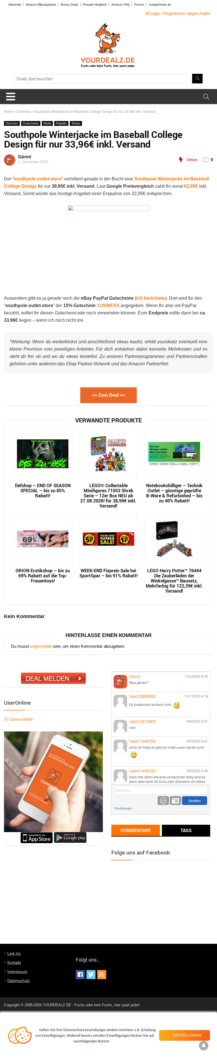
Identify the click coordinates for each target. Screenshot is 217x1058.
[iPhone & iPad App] (36, 834)
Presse (139, 4)
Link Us (14, 953)
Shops (75, 123)
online (18, 719)
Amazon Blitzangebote (41, 4)
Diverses (24, 112)
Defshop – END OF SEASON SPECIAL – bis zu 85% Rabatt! (43, 490)
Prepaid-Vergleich (95, 4)
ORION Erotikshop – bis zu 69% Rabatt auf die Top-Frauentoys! (43, 575)
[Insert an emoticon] (163, 800)
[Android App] (70, 834)
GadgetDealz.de (160, 4)
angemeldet (41, 646)
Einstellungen (123, 808)
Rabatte (61, 123)
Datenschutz (18, 980)
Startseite (14, 4)
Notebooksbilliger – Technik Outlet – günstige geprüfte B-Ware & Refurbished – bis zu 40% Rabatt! (174, 493)
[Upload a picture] (175, 800)
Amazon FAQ (120, 4)
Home (8, 112)
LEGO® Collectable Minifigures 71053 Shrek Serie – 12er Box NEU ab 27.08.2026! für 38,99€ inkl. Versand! (108, 495)
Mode (47, 123)
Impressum (17, 971)
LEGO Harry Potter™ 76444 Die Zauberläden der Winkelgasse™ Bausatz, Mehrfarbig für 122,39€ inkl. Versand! (174, 580)
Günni (24, 156)
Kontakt (14, 962)
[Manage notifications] (203, 1045)
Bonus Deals (69, 4)
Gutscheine (31, 123)
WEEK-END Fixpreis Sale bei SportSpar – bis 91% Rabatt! (108, 573)
